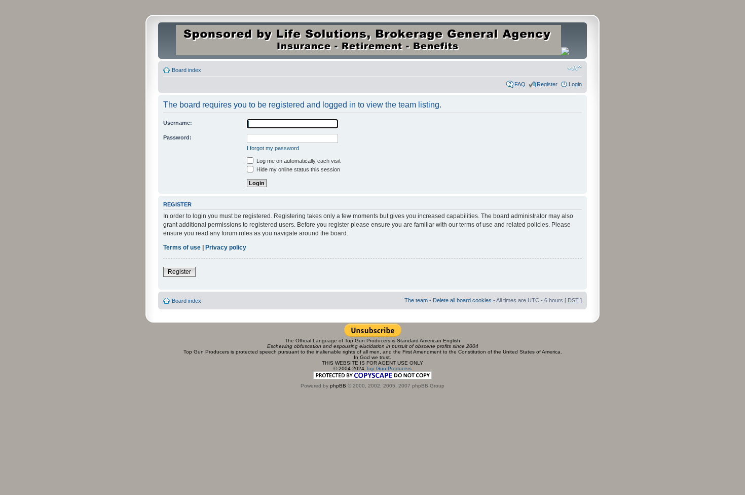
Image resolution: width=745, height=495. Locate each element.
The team (416, 300)
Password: (177, 137)
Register (547, 84)
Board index (186, 70)
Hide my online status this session (297, 169)
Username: (177, 123)
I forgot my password (273, 148)
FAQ (520, 84)
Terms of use (182, 247)
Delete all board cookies (462, 300)
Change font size (574, 68)
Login (575, 84)
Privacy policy (225, 247)
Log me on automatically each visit (298, 161)
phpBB (338, 385)
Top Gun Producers (389, 368)
